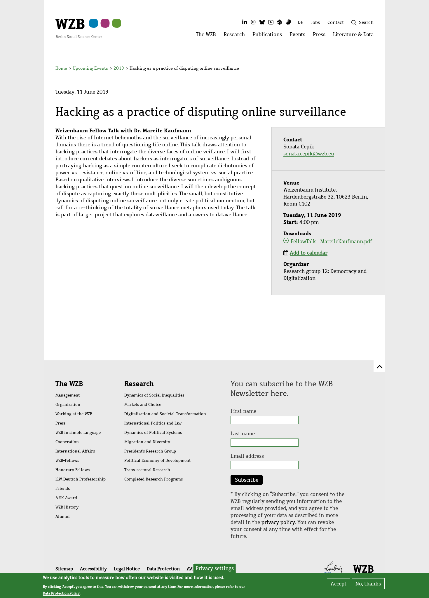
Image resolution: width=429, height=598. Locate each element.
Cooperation (67, 442)
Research (139, 383)
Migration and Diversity (147, 442)
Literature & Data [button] (355, 36)
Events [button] (299, 36)
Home (61, 68)
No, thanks (368, 583)
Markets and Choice (142, 404)
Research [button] (236, 36)
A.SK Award (66, 498)
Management (67, 395)
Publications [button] (269, 36)
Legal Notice (127, 569)
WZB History (67, 507)
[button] (374, 69)
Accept (338, 583)
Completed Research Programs (153, 479)
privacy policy (278, 522)
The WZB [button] (208, 36)
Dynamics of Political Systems (153, 432)
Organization (67, 404)
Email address (247, 456)
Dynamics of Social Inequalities (154, 395)
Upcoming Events (90, 68)
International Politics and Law (153, 423)
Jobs (315, 22)
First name (243, 411)
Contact (335, 22)
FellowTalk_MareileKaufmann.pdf (331, 241)
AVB (191, 569)
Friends (62, 488)
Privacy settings (215, 568)
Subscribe (246, 479)
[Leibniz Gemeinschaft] (333, 568)
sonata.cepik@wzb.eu (308, 153)
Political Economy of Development (157, 460)
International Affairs (75, 451)
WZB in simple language (78, 432)
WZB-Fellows (67, 460)
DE (300, 22)
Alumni (62, 516)
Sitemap (64, 569)
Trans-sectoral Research (147, 470)
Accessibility (93, 569)
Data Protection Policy (61, 593)
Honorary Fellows (72, 470)
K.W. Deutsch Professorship (80, 479)
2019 (119, 68)
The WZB (69, 383)
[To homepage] (78, 27)
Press (60, 423)
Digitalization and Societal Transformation (165, 414)
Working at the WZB (73, 414)
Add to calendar (308, 252)
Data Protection (163, 569)
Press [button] (321, 36)
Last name (243, 433)
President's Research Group (150, 451)
